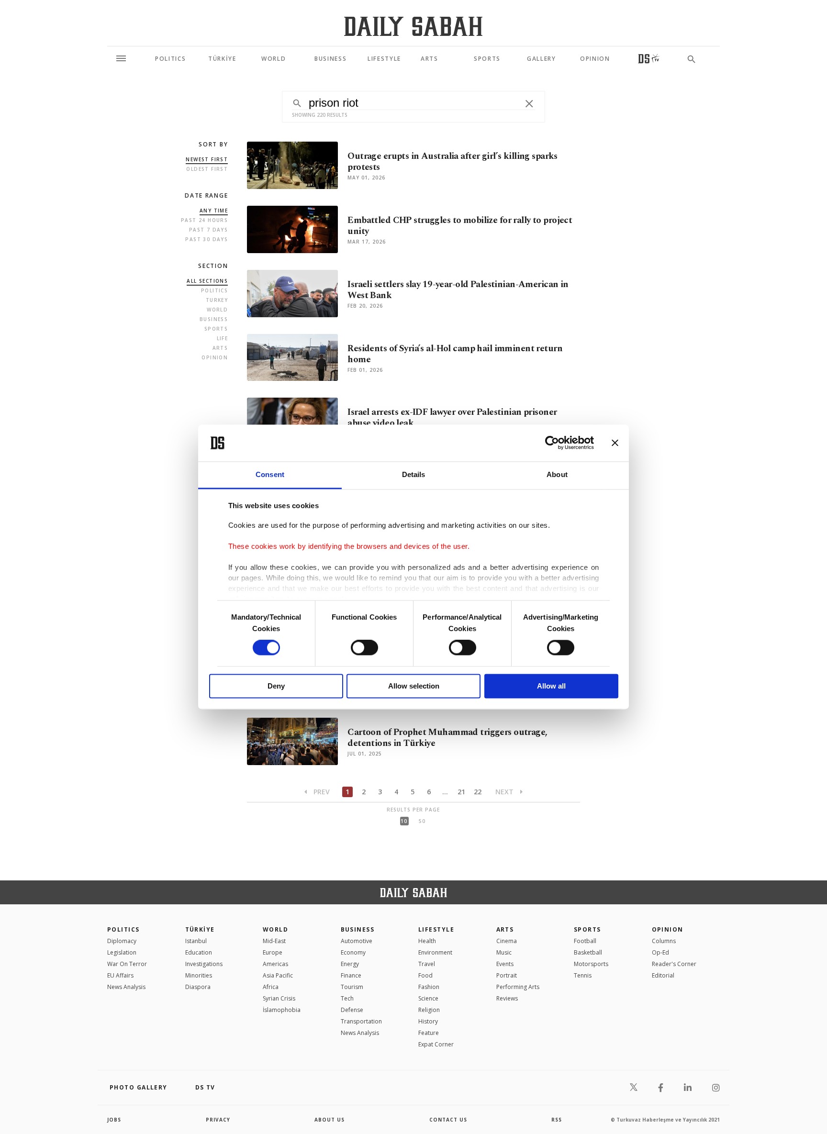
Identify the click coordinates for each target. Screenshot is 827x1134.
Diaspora (198, 987)
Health (427, 941)
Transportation (361, 1021)
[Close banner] (615, 443)
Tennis (583, 975)
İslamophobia (282, 1010)
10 (404, 821)
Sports (216, 328)
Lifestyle (436, 929)
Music (504, 952)
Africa (271, 987)
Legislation (121, 952)
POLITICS (123, 929)
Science (428, 998)
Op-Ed (660, 952)
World (217, 309)
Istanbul (196, 941)
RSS (556, 1119)
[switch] (364, 648)
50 (422, 821)
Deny (276, 686)
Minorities (198, 975)
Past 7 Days (208, 229)
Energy (350, 964)
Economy (353, 952)
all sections (207, 281)
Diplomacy (121, 941)
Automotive (356, 941)
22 (477, 791)
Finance (351, 975)
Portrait (506, 975)
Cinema (506, 941)
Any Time (214, 210)
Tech (347, 998)
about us (329, 1119)
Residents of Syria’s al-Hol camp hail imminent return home (454, 354)
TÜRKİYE (200, 929)
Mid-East (274, 941)
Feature (428, 1033)
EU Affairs (120, 975)
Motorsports (591, 964)
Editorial (663, 975)
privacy (218, 1119)
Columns (664, 941)
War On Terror (127, 964)
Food (425, 975)
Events (505, 964)
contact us (448, 1119)
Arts (220, 348)
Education (198, 952)
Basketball (588, 952)
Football (585, 941)
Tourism (352, 987)
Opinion (214, 357)
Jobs (114, 1119)
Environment (435, 952)
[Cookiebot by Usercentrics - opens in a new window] (552, 443)
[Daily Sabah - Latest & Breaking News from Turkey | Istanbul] (413, 26)
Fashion (428, 987)
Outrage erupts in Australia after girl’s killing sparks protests (452, 161)
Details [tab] (413, 474)
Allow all (551, 686)
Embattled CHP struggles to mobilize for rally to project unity (459, 225)
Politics (214, 290)
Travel (426, 964)
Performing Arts (517, 987)
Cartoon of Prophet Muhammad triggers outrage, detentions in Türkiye (447, 737)
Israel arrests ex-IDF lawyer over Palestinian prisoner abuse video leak (452, 417)
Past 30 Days (206, 239)
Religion (429, 1010)
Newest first (207, 159)
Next (505, 791)
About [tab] (557, 474)
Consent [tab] (270, 474)
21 (461, 791)
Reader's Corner (674, 964)
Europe (272, 952)
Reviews (507, 998)
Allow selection (413, 686)
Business (214, 319)
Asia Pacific (278, 975)
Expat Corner (436, 1044)
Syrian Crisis (279, 998)
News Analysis (126, 987)
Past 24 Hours (204, 220)
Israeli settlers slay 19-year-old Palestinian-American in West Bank (458, 290)
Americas (275, 964)
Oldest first (207, 169)
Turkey (217, 300)
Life (222, 338)
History (428, 1021)
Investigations (204, 964)
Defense (352, 1010)
